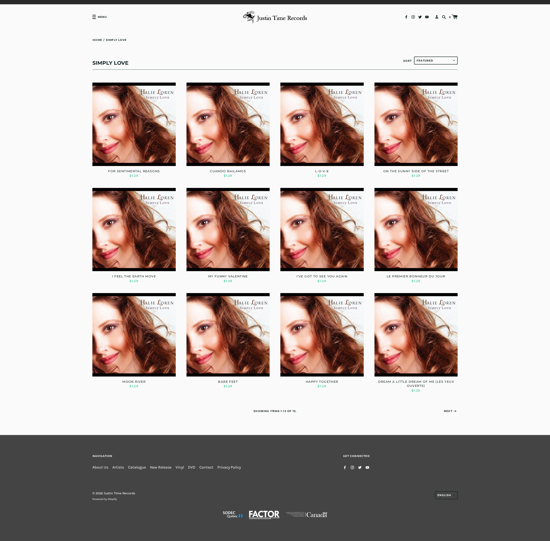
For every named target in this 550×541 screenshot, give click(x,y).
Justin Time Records (119, 493)
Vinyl (180, 467)
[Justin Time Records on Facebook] (406, 17)
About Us (100, 467)
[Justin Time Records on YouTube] (427, 17)
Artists (118, 467)
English (444, 495)
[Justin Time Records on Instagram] (413, 17)
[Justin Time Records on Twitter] (420, 17)
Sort (407, 60)
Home (97, 39)
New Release (160, 467)
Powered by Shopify (104, 499)
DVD (191, 467)
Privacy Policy (229, 467)
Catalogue (137, 467)
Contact (206, 467)
